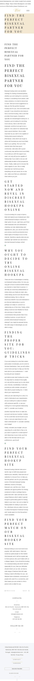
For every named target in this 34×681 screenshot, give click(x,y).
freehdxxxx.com (22, 6)
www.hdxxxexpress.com (7, 1)
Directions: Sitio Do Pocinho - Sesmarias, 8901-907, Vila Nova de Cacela (17, 607)
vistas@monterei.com (17, 652)
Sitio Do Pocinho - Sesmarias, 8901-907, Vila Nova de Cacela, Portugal (17, 649)
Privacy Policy (19, 655)
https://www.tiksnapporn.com (19, 4)
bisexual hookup (12, 282)
